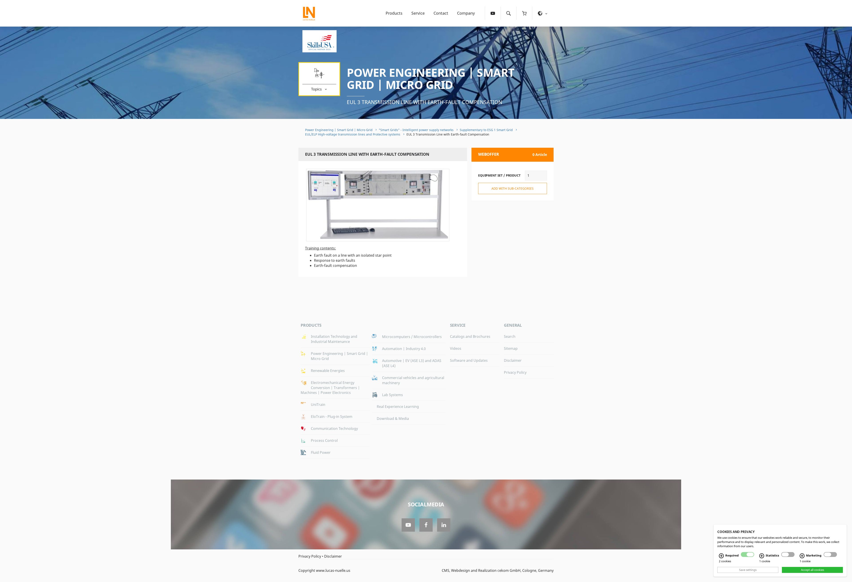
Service (418, 13)
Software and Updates (469, 360)
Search (509, 336)
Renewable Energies (328, 370)
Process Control (324, 440)
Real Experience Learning (398, 406)
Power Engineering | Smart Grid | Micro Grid (431, 78)
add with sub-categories (512, 188)
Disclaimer (513, 360)
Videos (455, 348)
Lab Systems (392, 394)
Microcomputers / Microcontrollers (412, 336)
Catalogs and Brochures (470, 336)
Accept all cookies (812, 570)
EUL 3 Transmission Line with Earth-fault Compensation (424, 102)
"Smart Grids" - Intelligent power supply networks (416, 130)
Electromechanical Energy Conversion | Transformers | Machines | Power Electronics (330, 387)
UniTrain (318, 404)
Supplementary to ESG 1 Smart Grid (486, 130)
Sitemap (511, 348)
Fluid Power (321, 452)
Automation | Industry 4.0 (404, 348)
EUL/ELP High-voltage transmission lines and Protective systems (352, 134)
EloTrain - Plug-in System (331, 416)
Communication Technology (334, 428)
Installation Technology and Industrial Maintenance (334, 339)
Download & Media (393, 418)
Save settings (748, 570)
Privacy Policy (515, 372)
